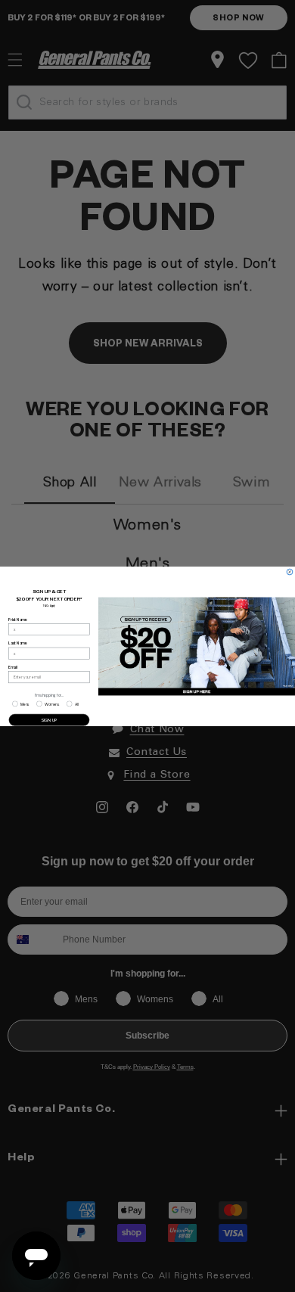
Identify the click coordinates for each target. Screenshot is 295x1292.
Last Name (17, 643)
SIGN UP (49, 719)
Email (12, 667)
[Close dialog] (290, 572)
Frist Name (17, 619)
